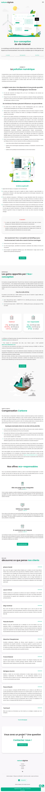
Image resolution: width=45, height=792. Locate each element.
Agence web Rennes (34, 776)
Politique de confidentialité (18, 776)
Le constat (8, 55)
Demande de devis (22, 544)
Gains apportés (22, 55)
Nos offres (37, 55)
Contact (22, 768)
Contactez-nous (23, 744)
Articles (22, 766)
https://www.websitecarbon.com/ (9, 344)
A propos (22, 763)
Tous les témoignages (22, 719)
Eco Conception (22, 765)
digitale (7, 2)
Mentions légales (10, 776)
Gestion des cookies (27, 776)
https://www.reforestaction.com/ (30, 455)
